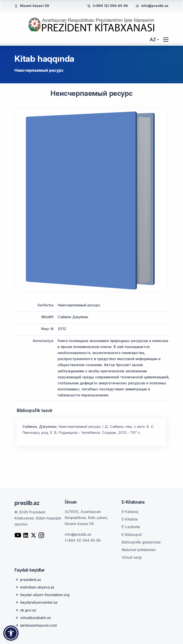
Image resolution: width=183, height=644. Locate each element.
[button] (10, 633)
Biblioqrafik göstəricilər (141, 542)
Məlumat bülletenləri (139, 550)
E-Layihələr (131, 527)
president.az (30, 579)
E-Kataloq (130, 511)
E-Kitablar (130, 519)
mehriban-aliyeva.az (37, 587)
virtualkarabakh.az (35, 617)
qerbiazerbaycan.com (38, 625)
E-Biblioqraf (132, 534)
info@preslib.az (154, 6)
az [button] (153, 39)
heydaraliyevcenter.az (39, 602)
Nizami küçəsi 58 (34, 6)
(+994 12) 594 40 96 (110, 6)
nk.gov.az (28, 610)
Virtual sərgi (132, 557)
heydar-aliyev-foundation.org (44, 595)
